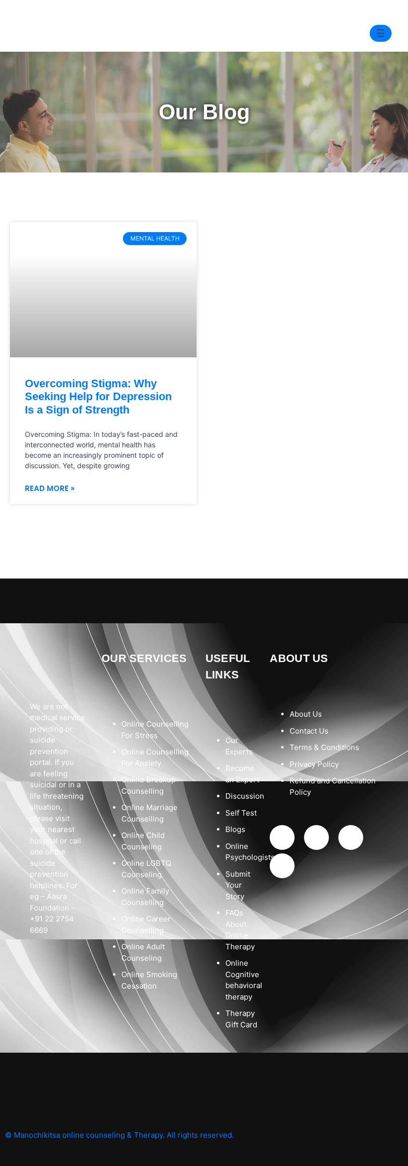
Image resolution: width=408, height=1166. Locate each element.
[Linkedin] (282, 865)
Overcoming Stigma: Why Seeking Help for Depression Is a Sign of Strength (98, 396)
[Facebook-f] (282, 837)
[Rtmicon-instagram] (316, 837)
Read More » (50, 488)
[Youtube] (350, 837)
